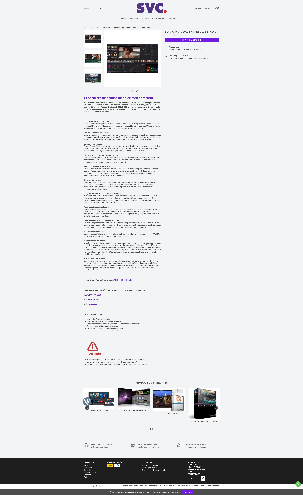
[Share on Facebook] (128, 91)
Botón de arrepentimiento (210, 486)
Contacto (145, 18)
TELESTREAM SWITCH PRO (169, 413)
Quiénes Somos (158, 18)
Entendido (187, 492)
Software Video (106, 27)
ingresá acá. (195, 486)
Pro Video (94, 27)
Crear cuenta (197, 8)
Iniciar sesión (208, 8)
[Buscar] (100, 8)
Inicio (123, 18)
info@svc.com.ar (151, 468)
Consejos (172, 18)
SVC (180, 18)
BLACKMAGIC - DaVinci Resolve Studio (204, 421)
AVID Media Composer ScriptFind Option (134, 411)
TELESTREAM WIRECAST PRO (98, 411)
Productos (133, 18)
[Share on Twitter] (132, 91)
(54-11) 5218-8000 (152, 465)
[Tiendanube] (94, 486)
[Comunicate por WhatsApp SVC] (298, 484)
